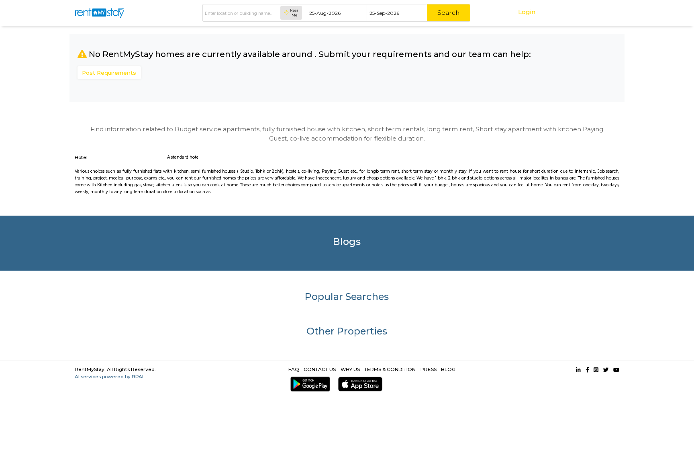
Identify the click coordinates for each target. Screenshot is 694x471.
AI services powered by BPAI (109, 376)
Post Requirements (109, 72)
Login (526, 12)
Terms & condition (390, 369)
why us (350, 369)
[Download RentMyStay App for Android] (308, 384)
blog (448, 369)
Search (448, 12)
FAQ (293, 369)
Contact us (320, 369)
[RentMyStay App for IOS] (358, 384)
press (428, 369)
